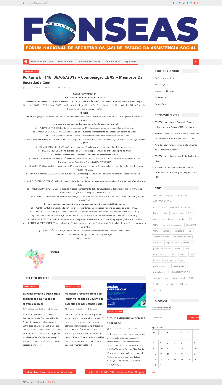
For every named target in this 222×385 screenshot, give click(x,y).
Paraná (156, 260)
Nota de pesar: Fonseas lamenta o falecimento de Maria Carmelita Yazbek (176, 147)
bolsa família (178, 212)
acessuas (157, 195)
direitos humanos (161, 236)
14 (188, 348)
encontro (157, 242)
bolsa (165, 212)
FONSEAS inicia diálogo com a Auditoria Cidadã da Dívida (177, 159)
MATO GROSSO (160, 254)
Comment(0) (66, 87)
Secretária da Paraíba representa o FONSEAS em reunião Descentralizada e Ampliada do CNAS (177, 136)
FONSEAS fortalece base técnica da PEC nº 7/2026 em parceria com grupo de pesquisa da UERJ (176, 172)
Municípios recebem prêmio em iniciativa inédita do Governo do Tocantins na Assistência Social (84, 299)
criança (166, 230)
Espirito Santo (172, 242)
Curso (191, 230)
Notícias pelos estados (42, 61)
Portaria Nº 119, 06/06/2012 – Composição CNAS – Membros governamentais (116, 372)
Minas (183, 254)
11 (168, 348)
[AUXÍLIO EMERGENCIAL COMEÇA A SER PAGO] (126, 295)
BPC (190, 212)
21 (188, 354)
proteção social (160, 272)
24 (161, 359)
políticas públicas (161, 266)
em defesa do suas (182, 236)
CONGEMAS (191, 224)
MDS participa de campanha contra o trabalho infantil (50, 372)
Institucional (111, 61)
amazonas (182, 195)
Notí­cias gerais (65, 61)
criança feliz (179, 230)
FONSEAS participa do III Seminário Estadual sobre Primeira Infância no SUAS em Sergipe (175, 125)
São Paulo (157, 284)
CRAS (155, 230)
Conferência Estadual (172, 224)
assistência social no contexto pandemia (171, 207)
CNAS (155, 224)
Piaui (182, 260)
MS (191, 254)
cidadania (182, 219)
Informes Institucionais (89, 61)
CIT (192, 219)
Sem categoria (31, 71)
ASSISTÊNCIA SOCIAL (162, 201)
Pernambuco (170, 260)
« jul (153, 372)
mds (174, 254)
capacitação (158, 219)
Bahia (155, 212)
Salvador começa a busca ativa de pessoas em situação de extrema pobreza (41, 299)
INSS (187, 248)
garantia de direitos (162, 248)
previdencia (178, 266)
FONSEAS (187, 242)
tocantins (171, 284)
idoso (177, 248)
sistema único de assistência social (169, 278)
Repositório (130, 61)
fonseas (51, 87)
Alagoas (169, 195)
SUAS (191, 278)
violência (157, 290)
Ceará (170, 219)
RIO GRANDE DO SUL (181, 272)
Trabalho (183, 284)
